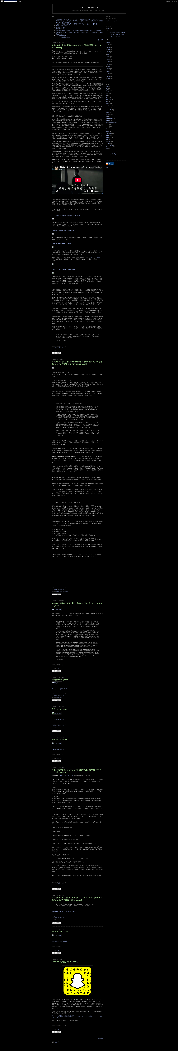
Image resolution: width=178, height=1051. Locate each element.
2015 (108, 57)
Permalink (54, 347)
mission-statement (111, 122)
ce (106, 95)
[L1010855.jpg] (56, 935)
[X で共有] (56, 353)
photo (107, 129)
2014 (108, 59)
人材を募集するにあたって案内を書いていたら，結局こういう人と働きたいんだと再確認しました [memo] (77, 899)
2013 (108, 61)
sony (107, 139)
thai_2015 (108, 141)
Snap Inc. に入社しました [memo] (65, 37)
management (109, 118)
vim (107, 148)
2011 (108, 66)
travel (61, 697)
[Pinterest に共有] (60, 353)
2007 (108, 76)
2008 (108, 73)
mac (107, 116)
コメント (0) (61, 347)
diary (57, 668)
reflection (73, 350)
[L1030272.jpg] (56, 609)
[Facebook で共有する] (58, 353)
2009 (108, 71)
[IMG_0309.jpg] (57, 682)
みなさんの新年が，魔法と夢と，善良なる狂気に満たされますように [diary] (76, 24)
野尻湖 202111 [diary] (61, 25)
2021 (108, 42)
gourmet (108, 108)
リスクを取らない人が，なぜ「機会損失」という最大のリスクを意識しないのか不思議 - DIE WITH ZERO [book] (77, 363)
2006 (108, 78)
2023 (108, 28)
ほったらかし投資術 (94, 257)
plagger (108, 131)
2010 (108, 69)
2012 (108, 64)
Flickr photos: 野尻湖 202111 (59, 689)
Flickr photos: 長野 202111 (59, 719)
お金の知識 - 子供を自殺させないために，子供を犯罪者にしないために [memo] (77, 19)
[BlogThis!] (54, 353)
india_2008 (108, 110)
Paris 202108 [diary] (61, 35)
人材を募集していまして (66, 775)
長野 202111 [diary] (61, 27)
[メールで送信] (53, 353)
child (61, 350)
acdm (107, 86)
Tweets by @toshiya (111, 154)
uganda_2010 (109, 146)
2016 (108, 54)
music (107, 127)
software (108, 137)
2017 (108, 52)
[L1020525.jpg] (56, 743)
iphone (107, 112)
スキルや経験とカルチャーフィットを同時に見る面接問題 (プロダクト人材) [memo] (78, 30)
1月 (110, 39)
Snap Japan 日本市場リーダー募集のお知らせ (64, 911)
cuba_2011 (108, 99)
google (107, 103)
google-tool (109, 105)
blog (107, 89)
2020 (108, 44)
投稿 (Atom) (58, 1042)
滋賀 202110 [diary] (61, 29)
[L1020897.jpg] (56, 713)
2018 (108, 49)
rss (107, 167)
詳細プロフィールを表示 (111, 20)
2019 (108, 47)
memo (69, 350)
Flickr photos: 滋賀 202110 (59, 749)
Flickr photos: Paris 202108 (59, 941)
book (57, 350)
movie (107, 125)
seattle (107, 135)
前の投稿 (100, 40)
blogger (108, 91)
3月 (110, 30)
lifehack (65, 350)
